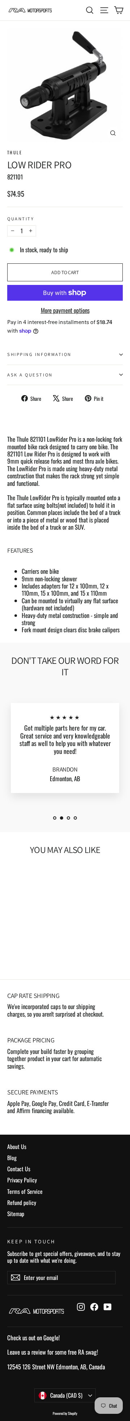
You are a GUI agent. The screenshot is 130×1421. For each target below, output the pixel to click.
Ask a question (30, 375)
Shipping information (39, 354)
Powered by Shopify (65, 1413)
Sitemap (15, 1213)
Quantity (20, 218)
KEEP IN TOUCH (31, 1241)
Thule (14, 152)
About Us (16, 1146)
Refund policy (21, 1202)
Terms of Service (25, 1191)
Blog (12, 1157)
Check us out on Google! (33, 1337)
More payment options (65, 310)
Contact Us (18, 1168)
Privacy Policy (22, 1180)
